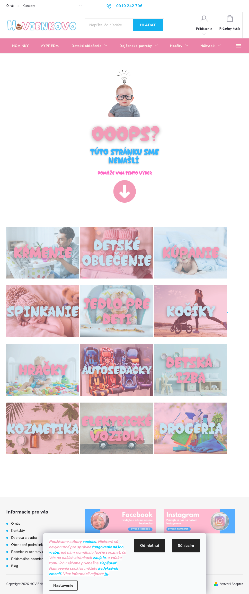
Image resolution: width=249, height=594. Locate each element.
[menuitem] (20, 46)
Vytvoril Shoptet (231, 584)
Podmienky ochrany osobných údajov (39, 551)
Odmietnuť (149, 545)
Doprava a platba (24, 537)
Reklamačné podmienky (29, 559)
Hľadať (148, 25)
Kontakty (29, 6)
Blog (14, 566)
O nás (10, 6)
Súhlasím (186, 545)
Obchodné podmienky (27, 544)
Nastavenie (63, 585)
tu (106, 573)
